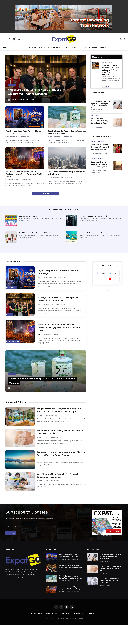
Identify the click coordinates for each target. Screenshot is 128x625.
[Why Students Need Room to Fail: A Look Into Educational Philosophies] (20, 481)
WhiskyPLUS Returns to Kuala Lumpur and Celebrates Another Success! (36, 92)
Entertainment (11, 287)
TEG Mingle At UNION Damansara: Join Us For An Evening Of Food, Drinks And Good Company (111, 70)
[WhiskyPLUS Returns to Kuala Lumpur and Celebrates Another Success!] (46, 79)
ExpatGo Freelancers (100, 170)
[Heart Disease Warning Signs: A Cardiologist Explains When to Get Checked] (118, 104)
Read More (105, 86)
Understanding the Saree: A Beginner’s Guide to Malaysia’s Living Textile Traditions (101, 164)
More (102, 47)
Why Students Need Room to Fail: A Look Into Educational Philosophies (59, 475)
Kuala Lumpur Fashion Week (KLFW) (93, 216)
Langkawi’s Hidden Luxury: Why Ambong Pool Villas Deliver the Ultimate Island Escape (59, 410)
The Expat (93, 47)
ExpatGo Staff (12, 136)
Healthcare (95, 98)
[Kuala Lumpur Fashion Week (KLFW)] (71, 220)
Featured (12, 85)
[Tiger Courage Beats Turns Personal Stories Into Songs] (25, 117)
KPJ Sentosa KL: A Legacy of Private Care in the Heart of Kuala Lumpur (109, 580)
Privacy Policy (66, 613)
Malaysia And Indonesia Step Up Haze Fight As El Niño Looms (66, 173)
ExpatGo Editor (16, 99)
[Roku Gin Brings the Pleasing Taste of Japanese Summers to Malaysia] (67, 117)
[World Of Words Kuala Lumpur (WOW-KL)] (11, 237)
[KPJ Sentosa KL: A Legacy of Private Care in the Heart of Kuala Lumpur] (92, 581)
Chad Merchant (12, 179)
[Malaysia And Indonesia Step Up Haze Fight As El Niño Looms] (67, 158)
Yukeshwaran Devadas (100, 153)
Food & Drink (70, 47)
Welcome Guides (36, 47)
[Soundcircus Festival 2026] (11, 220)
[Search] (124, 39)
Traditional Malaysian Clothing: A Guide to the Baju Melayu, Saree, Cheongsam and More (100, 147)
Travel (81, 47)
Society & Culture (97, 158)
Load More (45, 193)
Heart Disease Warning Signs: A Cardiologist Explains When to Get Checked (100, 103)
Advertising (79, 613)
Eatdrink (12, 374)
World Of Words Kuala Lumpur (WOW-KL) (34, 233)
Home (24, 47)
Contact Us (92, 613)
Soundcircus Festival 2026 (29, 216)
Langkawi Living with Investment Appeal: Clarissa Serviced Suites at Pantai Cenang (61, 453)
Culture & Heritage (97, 141)
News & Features (55, 47)
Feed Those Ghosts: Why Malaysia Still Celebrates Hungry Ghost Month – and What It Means (24, 174)
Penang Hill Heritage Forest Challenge (94, 233)
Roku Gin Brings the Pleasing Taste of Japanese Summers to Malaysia (67, 132)
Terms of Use (51, 613)
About (41, 613)
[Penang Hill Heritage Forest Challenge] (71, 237)
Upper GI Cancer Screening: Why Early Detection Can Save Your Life (99, 121)
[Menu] (4, 47)
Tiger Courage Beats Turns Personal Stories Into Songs (23, 132)
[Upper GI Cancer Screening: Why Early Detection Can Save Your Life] (118, 122)
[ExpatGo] (64, 38)
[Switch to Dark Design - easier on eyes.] (121, 39)
